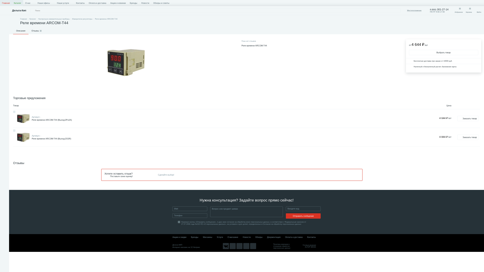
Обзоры (259, 237)
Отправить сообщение (303, 216)
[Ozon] (253, 246)
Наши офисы (44, 3)
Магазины (207, 237)
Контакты (80, 3)
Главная (6, 3)
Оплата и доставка (97, 3)
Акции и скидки (179, 237)
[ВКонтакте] (226, 246)
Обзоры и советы (161, 3)
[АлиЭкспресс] (233, 246)
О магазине (233, 237)
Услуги (220, 237)
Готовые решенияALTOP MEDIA (309, 246)
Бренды (133, 3)
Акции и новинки (118, 3)
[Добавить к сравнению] (14, 112)
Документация (274, 237)
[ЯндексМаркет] (239, 246)
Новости (145, 3)
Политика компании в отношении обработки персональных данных (281, 246)
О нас (28, 3)
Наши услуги (63, 3)
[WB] (246, 246)
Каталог (17, 3)
